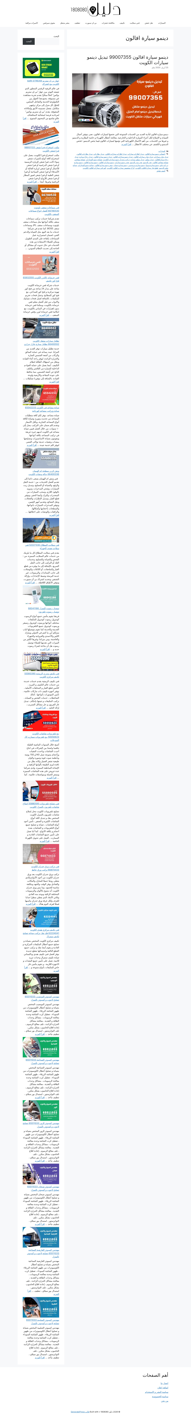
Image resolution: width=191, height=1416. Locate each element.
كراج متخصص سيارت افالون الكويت (120, 168)
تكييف (122, 23)
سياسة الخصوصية (160, 1396)
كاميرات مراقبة (31, 23)
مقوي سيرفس (49, 23)
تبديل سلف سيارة (137, 159)
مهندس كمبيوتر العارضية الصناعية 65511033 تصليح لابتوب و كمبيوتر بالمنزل (43, 1253)
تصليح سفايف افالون (160, 162)
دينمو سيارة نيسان (120, 165)
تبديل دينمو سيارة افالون (103, 157)
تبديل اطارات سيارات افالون (116, 154)
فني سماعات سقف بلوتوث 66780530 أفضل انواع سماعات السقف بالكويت (44, 210)
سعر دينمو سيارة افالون (104, 165)
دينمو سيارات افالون (106, 162)
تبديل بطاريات (99, 154)
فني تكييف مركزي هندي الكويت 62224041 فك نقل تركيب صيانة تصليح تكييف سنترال (41, 933)
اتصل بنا (164, 1383)
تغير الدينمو (147, 162)
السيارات (162, 23)
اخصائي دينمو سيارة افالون (155, 154)
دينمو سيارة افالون (91, 162)
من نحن (164, 1401)
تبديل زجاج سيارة (86, 157)
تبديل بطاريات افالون (85, 154)
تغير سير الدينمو (136, 162)
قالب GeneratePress (80, 1412)
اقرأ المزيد (126, 144)
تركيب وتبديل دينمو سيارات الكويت (116, 159)
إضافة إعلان (162, 1387)
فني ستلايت (135, 23)
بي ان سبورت (91, 23)
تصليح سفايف (80, 159)
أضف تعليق (161, 171)
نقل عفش (149, 23)
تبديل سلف (149, 159)
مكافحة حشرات (108, 23)
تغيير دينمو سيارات (122, 162)
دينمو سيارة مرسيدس (136, 165)
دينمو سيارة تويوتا (152, 165)
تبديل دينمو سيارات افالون (123, 157)
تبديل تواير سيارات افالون (143, 157)
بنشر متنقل (64, 23)
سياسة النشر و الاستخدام (156, 1392)
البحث (56, 36)
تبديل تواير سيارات (161, 157)
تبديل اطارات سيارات (136, 154)
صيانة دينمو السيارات (86, 165)
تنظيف (77, 23)
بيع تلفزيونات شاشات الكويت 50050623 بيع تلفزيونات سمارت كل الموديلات (41, 737)
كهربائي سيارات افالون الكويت (94, 168)
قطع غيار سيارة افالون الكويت (147, 168)
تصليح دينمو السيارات (94, 159)
